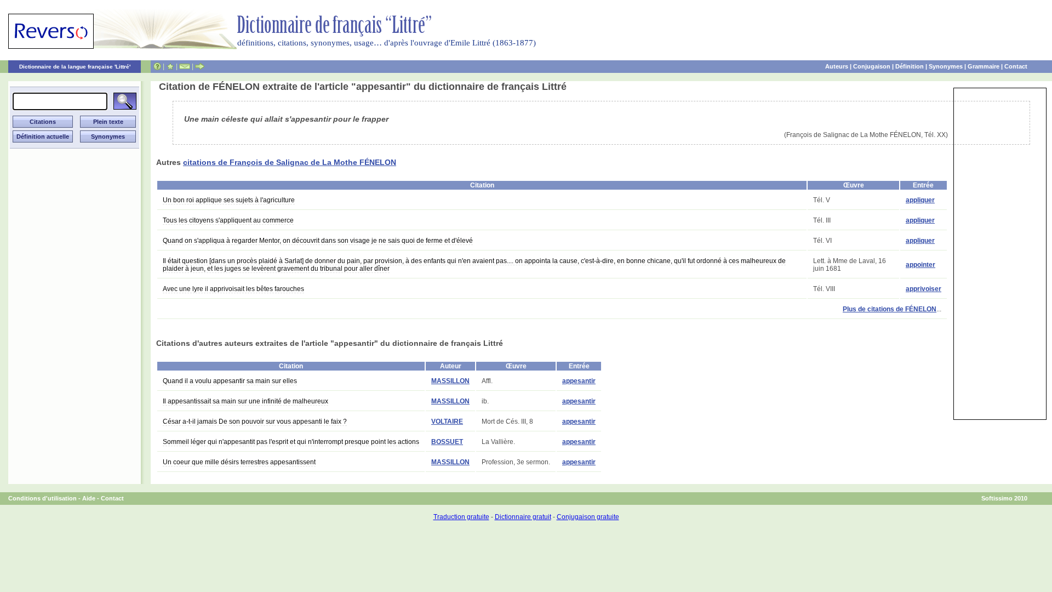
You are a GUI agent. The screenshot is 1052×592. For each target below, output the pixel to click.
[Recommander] (199, 66)
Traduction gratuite (461, 517)
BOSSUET (447, 442)
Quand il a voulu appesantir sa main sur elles (230, 381)
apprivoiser (923, 289)
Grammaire (983, 66)
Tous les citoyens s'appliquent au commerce (228, 220)
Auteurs (836, 66)
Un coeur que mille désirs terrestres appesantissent (239, 462)
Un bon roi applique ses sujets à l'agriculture (229, 200)
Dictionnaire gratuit (523, 517)
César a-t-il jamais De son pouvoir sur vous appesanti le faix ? (255, 421)
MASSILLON (450, 381)
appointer (920, 265)
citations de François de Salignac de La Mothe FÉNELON (289, 162)
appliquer (920, 200)
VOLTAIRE (447, 421)
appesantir (579, 381)
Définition (909, 66)
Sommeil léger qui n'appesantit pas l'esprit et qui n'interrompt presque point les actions (291, 442)
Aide (88, 498)
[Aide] (157, 66)
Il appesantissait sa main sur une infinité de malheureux (245, 401)
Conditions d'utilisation (42, 498)
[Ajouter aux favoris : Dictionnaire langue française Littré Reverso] (170, 66)
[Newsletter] (184, 66)
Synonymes (946, 66)
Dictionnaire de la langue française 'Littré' (74, 67)
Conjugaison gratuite (588, 517)
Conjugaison (871, 66)
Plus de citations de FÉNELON (889, 309)
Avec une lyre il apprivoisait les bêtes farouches (233, 289)
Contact (1015, 66)
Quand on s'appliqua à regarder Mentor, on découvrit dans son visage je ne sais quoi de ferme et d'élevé (318, 240)
